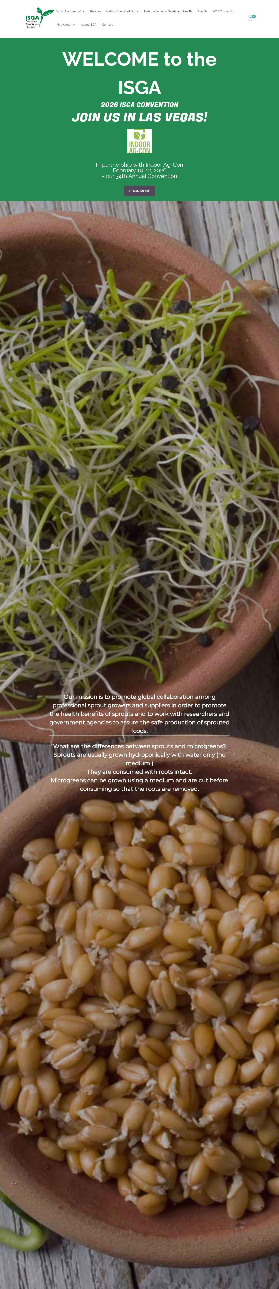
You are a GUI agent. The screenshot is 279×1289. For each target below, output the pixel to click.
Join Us (202, 11)
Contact (107, 24)
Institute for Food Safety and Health (168, 11)
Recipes (95, 11)
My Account (64, 24)
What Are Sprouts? (69, 11)
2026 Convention (224, 11)
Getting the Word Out (121, 11)
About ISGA (88, 24)
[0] (250, 18)
